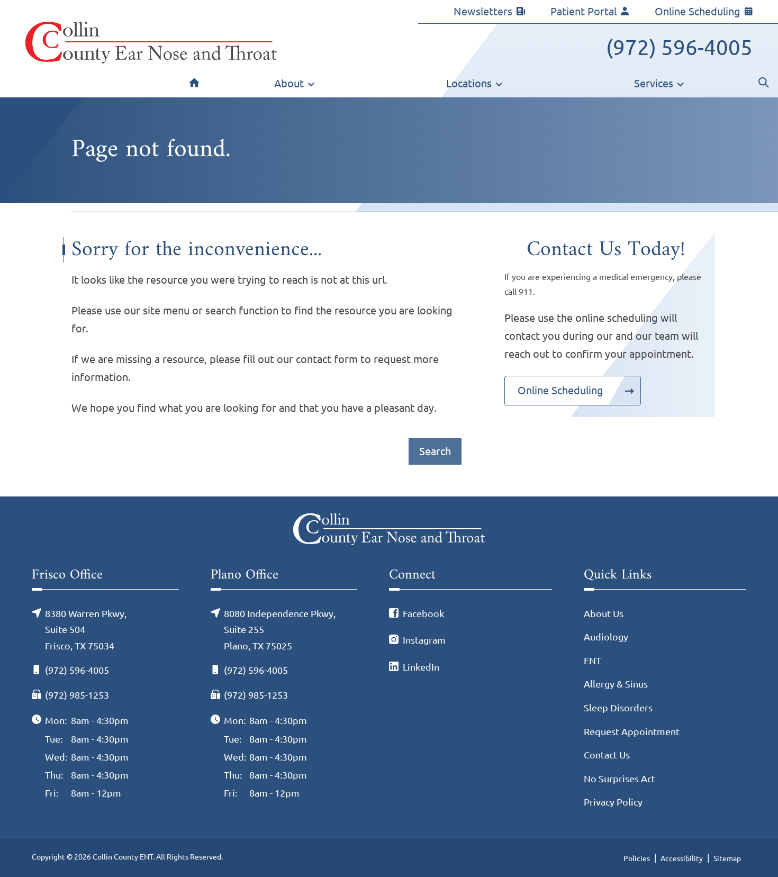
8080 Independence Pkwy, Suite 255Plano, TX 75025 (280, 629)
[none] (295, 85)
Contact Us (607, 754)
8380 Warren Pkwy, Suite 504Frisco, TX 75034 (85, 629)
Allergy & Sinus (616, 684)
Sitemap (727, 858)
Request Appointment (632, 731)
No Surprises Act (619, 778)
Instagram (424, 640)
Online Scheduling (697, 11)
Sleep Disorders (618, 707)
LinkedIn (421, 667)
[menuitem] (194, 85)
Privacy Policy (613, 802)
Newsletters (483, 11)
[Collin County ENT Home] (151, 43)
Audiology (606, 636)
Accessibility (682, 858)
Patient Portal (583, 11)
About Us (603, 613)
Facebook (423, 613)
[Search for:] (240, 451)
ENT (592, 660)
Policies (636, 858)
